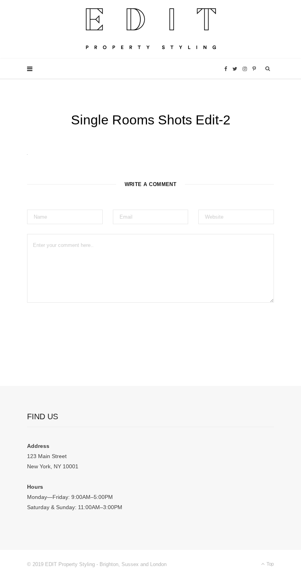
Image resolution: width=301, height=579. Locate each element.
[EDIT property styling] (150, 29)
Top (269, 564)
